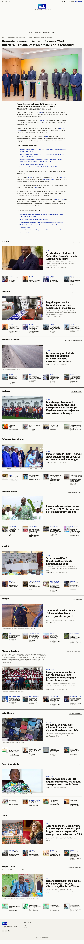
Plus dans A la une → (76, 242)
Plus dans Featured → (76, 391)
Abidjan (30, 177)
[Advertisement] (42, 21)
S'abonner (78, 1)
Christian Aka (51, 514)
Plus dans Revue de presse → (75, 492)
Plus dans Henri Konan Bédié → (74, 764)
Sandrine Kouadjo (52, 416)
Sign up (25, 925)
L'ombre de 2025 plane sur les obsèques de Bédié (34, 219)
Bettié (53, 32)
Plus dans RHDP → (77, 816)
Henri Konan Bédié (48, 179)
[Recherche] (62, 1)
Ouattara (40, 112)
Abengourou (38, 32)
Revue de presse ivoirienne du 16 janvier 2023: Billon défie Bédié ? (39, 167)
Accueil (31, 32)
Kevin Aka (50, 267)
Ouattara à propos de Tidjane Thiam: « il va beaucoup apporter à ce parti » (41, 222)
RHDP (46, 136)
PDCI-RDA (62, 177)
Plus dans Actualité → (76, 292)
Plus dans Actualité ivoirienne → (73, 340)
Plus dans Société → (77, 547)
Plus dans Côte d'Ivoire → (75, 713)
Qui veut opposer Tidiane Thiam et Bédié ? (32, 164)
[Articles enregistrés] (65, 1)
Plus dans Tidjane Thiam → (75, 867)
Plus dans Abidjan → (77, 599)
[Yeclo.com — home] (42, 6)
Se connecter (71, 1)
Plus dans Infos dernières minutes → (72, 439)
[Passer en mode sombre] (67, 1)
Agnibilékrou (46, 32)
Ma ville (25, 927)
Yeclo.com (4, 37)
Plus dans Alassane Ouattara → (74, 651)
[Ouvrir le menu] (3, 1)
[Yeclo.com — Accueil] (4, 923)
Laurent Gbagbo (60, 199)
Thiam (36, 187)
